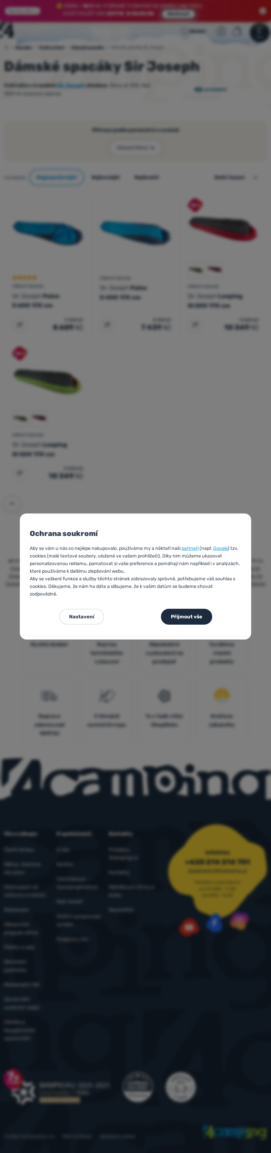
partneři (190, 548)
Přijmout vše (186, 617)
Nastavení (81, 617)
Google (220, 548)
